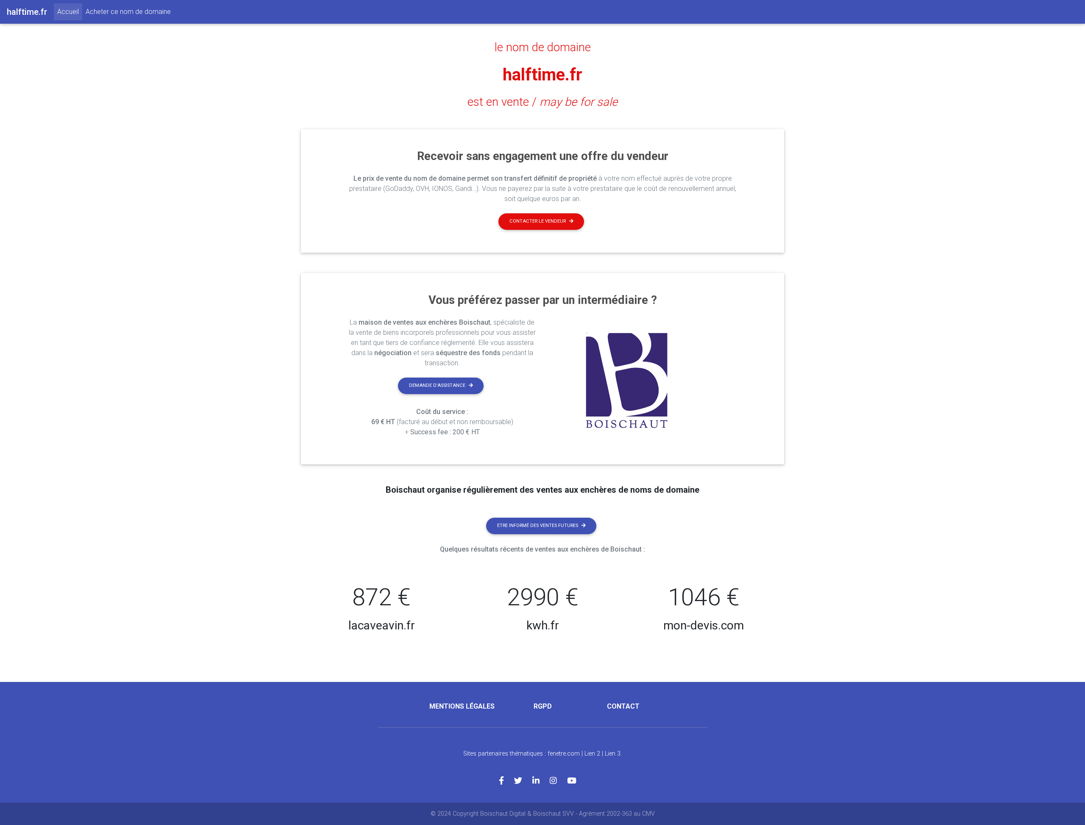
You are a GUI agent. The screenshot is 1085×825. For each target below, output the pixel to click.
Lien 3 (612, 753)
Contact (623, 706)
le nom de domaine (543, 47)
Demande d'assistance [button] (437, 385)
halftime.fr (542, 75)
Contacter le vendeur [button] (537, 221)
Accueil (69, 11)
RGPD (543, 706)
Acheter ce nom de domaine (128, 12)
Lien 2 (592, 753)
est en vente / (542, 102)
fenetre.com (564, 753)
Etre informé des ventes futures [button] (537, 525)
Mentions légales (462, 706)
